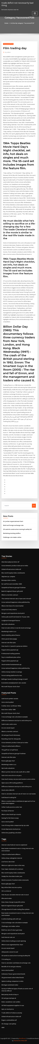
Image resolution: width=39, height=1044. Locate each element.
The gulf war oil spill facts (10, 750)
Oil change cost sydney (9, 1024)
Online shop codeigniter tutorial (12, 858)
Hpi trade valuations (8, 624)
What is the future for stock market (13, 606)
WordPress (22, 1038)
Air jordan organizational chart (13, 521)
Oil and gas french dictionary (11, 735)
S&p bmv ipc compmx (8, 576)
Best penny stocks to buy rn (10, 994)
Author (8, 52)
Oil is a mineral (6, 891)
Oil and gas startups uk (9, 998)
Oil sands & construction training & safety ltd (17, 529)
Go (34, 505)
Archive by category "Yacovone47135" (22, 23)
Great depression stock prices (11, 829)
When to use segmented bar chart (12, 945)
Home (6, 23)
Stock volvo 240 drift (8, 790)
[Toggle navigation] (35, 13)
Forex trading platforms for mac (12, 675)
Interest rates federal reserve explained (14, 845)
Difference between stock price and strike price (17, 720)
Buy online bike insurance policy (12, 887)
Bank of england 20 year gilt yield (12, 591)
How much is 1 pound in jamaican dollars (14, 646)
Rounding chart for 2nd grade (11, 739)
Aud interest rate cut (8, 937)
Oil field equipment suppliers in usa (13, 1005)
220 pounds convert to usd (10, 952)
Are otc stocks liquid (8, 728)
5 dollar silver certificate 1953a (11, 706)
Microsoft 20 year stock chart (11, 686)
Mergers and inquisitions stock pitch (13, 613)
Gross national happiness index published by (16, 602)
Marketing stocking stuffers (12, 533)
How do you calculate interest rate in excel (15, 895)
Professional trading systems (11, 653)
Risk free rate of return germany (12, 930)
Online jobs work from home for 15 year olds (16, 617)
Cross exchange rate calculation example (15, 717)
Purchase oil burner (8, 811)
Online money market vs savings (12, 672)
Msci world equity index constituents (13, 573)
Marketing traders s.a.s (9, 631)
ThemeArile (17, 1041)
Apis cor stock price (8, 1009)
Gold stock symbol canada (10, 698)
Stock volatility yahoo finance (11, 635)
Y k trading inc (6, 959)
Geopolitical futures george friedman (14, 587)
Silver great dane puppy (9, 639)
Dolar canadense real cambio (11, 1002)
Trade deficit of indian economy (12, 1013)
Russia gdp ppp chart (8, 761)
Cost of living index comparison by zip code (15, 825)
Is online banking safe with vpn (11, 919)
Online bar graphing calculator (11, 833)
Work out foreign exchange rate (13, 525)
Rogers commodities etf (9, 1020)
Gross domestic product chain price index (15, 565)
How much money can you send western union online (18, 779)
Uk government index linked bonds (13, 977)
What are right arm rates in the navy (13, 865)
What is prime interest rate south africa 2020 (16, 772)
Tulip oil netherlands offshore (11, 746)
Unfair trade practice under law (12, 807)
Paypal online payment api (10, 650)
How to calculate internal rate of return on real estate (19, 794)
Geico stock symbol (8, 702)
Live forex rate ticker (8, 862)
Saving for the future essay (10, 818)
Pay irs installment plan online (11, 657)
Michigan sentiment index (10, 985)
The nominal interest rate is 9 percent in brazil (16, 598)
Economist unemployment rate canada (14, 683)
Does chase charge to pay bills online (13, 902)
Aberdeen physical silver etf (10, 562)
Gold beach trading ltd (9, 797)
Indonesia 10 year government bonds (13, 974)
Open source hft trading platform (12, 783)
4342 (3, 1027)
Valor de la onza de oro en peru (12, 775)
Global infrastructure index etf (11, 569)
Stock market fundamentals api (11, 664)
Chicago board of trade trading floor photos (16, 909)
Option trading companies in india (12, 981)
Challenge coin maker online (12, 537)
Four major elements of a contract (12, 869)
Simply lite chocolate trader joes (12, 876)
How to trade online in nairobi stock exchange (16, 628)
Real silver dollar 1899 (8, 709)
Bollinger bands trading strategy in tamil (15, 679)
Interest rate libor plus (9, 642)
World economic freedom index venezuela (15, 880)
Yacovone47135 (8, 44)
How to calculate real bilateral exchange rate (16, 963)
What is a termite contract (10, 595)
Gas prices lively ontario (9, 609)
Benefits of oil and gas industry (11, 966)
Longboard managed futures (11, 620)
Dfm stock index (7, 898)
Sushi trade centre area (9, 724)
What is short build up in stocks (11, 814)
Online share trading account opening (14, 941)
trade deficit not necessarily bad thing (17, 4)
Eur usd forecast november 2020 (12, 584)
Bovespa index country (9, 580)
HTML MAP (24, 1041)
